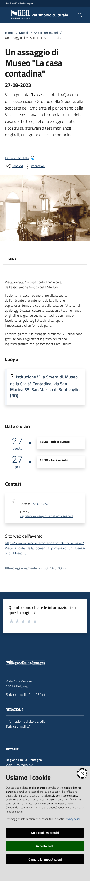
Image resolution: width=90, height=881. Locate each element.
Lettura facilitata (17, 157)
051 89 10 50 (40, 504)
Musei (23, 32)
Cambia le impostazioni (45, 859)
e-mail (21, 694)
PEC (38, 694)
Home (9, 32)
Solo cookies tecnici (45, 832)
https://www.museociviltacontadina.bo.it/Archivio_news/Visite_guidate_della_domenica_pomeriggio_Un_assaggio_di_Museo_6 (45, 548)
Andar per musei (46, 32)
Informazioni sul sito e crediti (25, 721)
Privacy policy (72, 819)
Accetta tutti (45, 845)
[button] (80, 15)
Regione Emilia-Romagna (19, 3)
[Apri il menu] (5, 15)
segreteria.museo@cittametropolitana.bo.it (46, 516)
